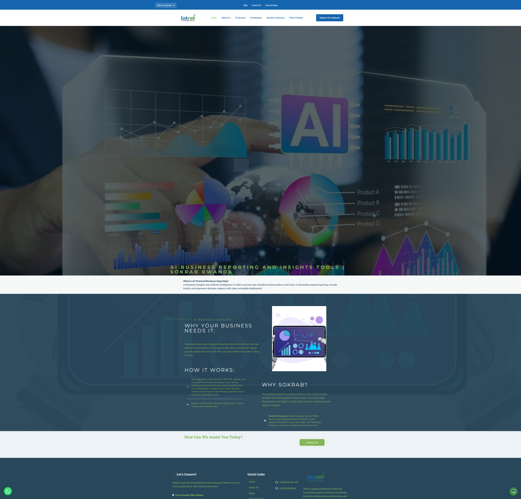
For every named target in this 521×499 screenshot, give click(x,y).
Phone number (275, 419)
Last (297, 412)
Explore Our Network (330, 18)
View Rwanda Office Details (189, 495)
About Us (225, 18)
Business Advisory (276, 18)
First (269, 412)
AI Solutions (256, 18)
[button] (8, 491)
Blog (245, 5)
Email (270, 431)
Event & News (271, 5)
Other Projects (296, 18)
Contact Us (256, 5)
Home (214, 18)
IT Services (240, 18)
